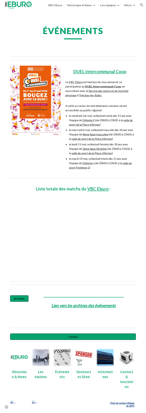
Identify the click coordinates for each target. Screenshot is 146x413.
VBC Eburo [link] (55, 5)
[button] (141, 5)
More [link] (128, 5)
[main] (73, 32)
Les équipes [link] (108, 5)
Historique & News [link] (79, 5)
